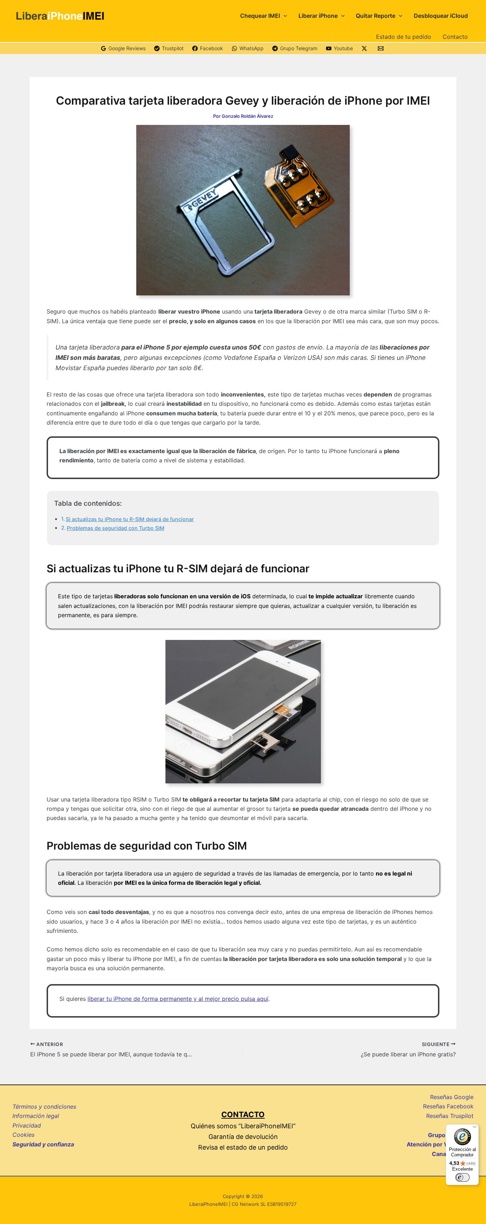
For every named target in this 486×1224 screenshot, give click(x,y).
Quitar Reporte (375, 15)
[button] (283, 15)
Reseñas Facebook (448, 1106)
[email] (382, 48)
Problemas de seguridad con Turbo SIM (115, 528)
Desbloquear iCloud (441, 15)
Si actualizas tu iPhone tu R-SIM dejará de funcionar (130, 519)
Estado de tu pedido (403, 36)
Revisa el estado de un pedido (243, 1147)
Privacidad (26, 1125)
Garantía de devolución (243, 1136)
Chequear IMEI (260, 15)
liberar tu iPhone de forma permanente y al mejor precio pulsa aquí (178, 998)
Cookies (23, 1134)
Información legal (35, 1115)
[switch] (462, 1177)
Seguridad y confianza (43, 1144)
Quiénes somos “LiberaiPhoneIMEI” (243, 1126)
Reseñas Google (452, 1096)
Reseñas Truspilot (450, 1115)
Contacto (455, 36)
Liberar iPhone (318, 15)
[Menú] (474, 1128)
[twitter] (365, 48)
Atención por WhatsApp (440, 1144)
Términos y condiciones (44, 1106)
